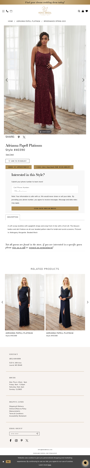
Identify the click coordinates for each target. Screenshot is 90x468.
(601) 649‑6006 (15, 359)
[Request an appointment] (11, 11)
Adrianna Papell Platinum (28, 21)
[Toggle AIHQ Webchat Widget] (85, 463)
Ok (8, 461)
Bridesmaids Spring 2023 (55, 21)
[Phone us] (7, 11)
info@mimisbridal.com (45, 449)
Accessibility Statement (17, 416)
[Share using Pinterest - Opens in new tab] (19, 137)
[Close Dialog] (3, 462)
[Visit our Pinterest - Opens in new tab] (21, 440)
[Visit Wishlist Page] (87, 11)
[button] (3, 11)
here (49, 465)
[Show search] (79, 11)
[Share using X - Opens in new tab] (24, 137)
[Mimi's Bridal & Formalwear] (45, 11)
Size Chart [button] (10, 155)
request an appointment (41, 247)
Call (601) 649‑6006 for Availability (54, 167)
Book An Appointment (18, 167)
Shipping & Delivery (16, 406)
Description (12, 217)
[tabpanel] (45, 79)
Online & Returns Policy (17, 409)
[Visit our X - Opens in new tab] (27, 440)
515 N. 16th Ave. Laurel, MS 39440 (15, 364)
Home (10, 21)
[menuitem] (3, 11)
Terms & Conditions (16, 413)
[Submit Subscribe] (37, 433)
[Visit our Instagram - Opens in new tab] (16, 440)
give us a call (18, 247)
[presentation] (24, 302)
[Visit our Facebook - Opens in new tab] (10, 440)
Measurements (14, 411)
